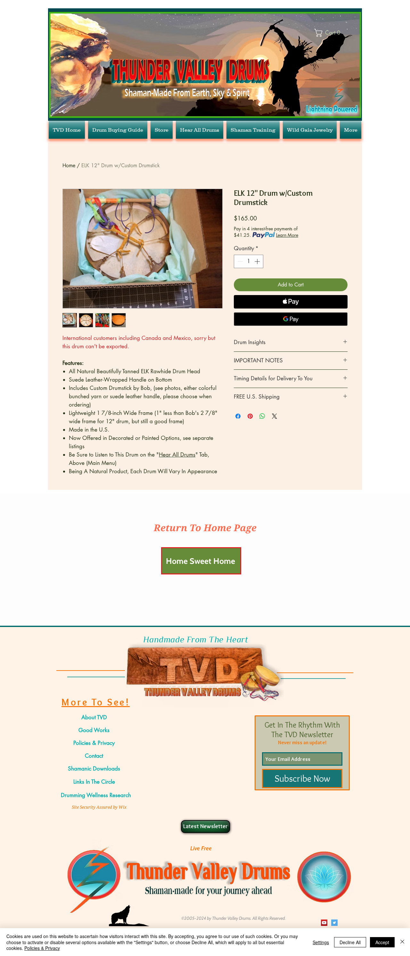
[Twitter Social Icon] (334, 922)
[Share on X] (274, 416)
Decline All (350, 942)
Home (68, 165)
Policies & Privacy (42, 948)
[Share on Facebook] (238, 416)
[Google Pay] (291, 319)
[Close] (402, 942)
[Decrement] (239, 261)
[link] (333, 33)
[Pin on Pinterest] (250, 416)
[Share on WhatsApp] (262, 416)
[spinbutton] (248, 261)
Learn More (287, 235)
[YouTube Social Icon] (324, 922)
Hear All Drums (177, 454)
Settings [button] (321, 942)
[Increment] (258, 261)
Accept (382, 942)
